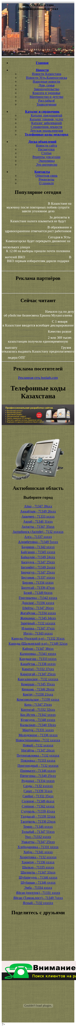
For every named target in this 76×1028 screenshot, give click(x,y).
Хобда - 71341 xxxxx (38, 852)
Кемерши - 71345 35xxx (38, 684)
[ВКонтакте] (38, 940)
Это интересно (46, 164)
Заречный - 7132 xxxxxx (38, 623)
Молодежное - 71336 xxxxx (38, 735)
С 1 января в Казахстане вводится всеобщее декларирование (38, 323)
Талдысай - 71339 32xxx (38, 816)
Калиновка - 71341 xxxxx (38, 654)
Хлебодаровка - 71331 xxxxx (38, 847)
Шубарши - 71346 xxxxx (38, 882)
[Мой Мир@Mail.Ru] (38, 955)
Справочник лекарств (46, 127)
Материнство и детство (46, 97)
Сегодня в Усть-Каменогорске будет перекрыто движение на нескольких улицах (37, 242)
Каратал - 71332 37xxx (38, 669)
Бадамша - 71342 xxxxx (38, 547)
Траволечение (47, 104)
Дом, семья (46, 85)
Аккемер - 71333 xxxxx (38, 516)
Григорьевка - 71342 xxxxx (38, 598)
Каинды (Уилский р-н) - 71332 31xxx (38, 638)
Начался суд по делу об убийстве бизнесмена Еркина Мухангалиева (39, 313)
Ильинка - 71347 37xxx (38, 628)
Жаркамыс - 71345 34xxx (38, 618)
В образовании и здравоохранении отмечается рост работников (38, 229)
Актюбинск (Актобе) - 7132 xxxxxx (38, 531)
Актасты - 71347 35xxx (38, 526)
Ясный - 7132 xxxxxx (38, 903)
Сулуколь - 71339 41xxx (38, 811)
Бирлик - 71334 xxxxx (38, 582)
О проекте (46, 183)
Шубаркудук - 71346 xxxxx (38, 877)
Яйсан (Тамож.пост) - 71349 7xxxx (38, 898)
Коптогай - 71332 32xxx (38, 709)
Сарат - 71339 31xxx (38, 791)
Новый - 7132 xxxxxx (38, 745)
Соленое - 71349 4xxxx (38, 801)
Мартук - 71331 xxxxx (38, 730)
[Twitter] (38, 948)
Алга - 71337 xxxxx (38, 537)
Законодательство (46, 89)
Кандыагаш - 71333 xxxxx (38, 659)
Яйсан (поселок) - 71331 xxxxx (38, 893)
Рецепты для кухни (46, 157)
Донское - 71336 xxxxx (38, 603)
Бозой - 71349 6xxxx (38, 593)
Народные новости (46, 81)
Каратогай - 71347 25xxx (38, 674)
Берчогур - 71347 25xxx (38, 572)
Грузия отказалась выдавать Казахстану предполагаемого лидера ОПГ (38, 352)
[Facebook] (38, 944)
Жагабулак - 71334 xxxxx (38, 613)
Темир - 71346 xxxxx (38, 826)
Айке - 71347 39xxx (38, 506)
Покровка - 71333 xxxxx (38, 760)
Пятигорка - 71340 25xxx (38, 776)
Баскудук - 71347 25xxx (38, 562)
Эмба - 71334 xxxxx (38, 887)
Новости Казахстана (46, 74)
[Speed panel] (38, 929)
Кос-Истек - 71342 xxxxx (38, 715)
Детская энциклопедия (46, 130)
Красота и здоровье (46, 93)
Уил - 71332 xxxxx (38, 837)
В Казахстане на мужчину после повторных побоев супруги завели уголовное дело (39, 207)
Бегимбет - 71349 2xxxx (38, 567)
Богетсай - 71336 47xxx (38, 587)
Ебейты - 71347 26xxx (38, 608)
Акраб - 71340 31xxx (38, 521)
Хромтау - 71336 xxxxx (38, 862)
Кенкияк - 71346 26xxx (38, 689)
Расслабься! (46, 100)
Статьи (46, 153)
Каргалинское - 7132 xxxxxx (38, 679)
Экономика (46, 161)
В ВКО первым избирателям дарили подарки (39, 259)
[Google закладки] (38, 936)
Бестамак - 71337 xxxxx (38, 577)
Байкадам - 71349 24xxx (38, 557)
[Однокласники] (38, 952)
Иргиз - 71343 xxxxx (38, 633)
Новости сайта (46, 145)
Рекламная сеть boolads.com (38, 377)
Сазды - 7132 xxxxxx (38, 786)
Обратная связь (46, 175)
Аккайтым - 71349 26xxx (38, 511)
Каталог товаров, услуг (46, 119)
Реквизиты (46, 179)
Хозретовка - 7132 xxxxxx (38, 857)
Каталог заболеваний (46, 123)
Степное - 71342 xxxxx (38, 806)
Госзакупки (46, 149)
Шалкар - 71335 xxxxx (38, 867)
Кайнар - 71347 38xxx (38, 648)
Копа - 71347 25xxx (38, 704)
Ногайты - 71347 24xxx (38, 750)
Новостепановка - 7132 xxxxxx (38, 740)
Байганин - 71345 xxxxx (38, 552)
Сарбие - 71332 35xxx (38, 796)
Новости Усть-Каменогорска (46, 77)
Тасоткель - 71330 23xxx (38, 821)
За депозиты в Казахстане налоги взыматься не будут (40, 219)
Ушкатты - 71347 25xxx (38, 842)
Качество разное (59, 331)
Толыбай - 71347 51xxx (38, 832)
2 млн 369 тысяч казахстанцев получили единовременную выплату (38, 342)
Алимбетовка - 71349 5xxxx (38, 542)
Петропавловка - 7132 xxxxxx (38, 755)
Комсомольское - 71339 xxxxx (38, 699)
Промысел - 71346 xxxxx (38, 770)
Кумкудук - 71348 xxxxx (38, 720)
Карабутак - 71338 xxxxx (38, 664)
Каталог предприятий (46, 115)
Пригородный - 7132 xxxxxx (38, 765)
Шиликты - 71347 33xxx (38, 872)
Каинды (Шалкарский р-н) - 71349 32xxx (38, 643)
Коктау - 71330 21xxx (38, 694)
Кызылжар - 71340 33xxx (38, 725)
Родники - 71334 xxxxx (38, 781)
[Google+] (38, 933)
